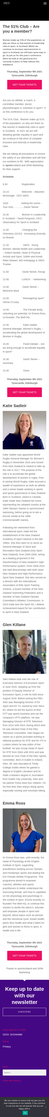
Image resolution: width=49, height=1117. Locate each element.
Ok (25, 1113)
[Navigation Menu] (45, 3)
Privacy (7, 1046)
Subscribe (24, 1012)
